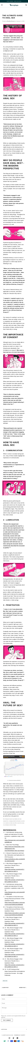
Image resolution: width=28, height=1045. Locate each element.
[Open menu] (3, 5)
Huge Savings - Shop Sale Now (14, 1)
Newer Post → (23, 987)
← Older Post (5, 987)
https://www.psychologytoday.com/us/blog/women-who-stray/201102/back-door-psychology (14, 848)
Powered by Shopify (19, 1035)
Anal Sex (5, 980)
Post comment (7, 1020)
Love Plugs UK (7, 1035)
